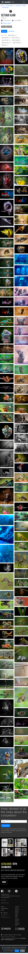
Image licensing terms (5, 902)
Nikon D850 (6, 37)
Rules (2, 910)
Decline (22, 950)
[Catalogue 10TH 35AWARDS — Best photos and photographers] (14, 847)
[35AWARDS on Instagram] (9, 891)
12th (12, 2)
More (4, 882)
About (2, 906)
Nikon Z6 (5, 45)
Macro (3, 26)
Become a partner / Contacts (8, 936)
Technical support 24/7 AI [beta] (12, 934)
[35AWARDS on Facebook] (2, 891)
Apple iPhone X (6, 42)
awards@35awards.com (6, 819)
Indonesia (18, 5)
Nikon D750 (16, 37)
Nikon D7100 (6, 40)
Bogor (24, 5)
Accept (17, 950)
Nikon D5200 (17, 42)
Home (2, 5)
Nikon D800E (16, 40)
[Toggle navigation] (24, 2)
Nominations (4, 908)
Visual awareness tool (5, 917)
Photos (4, 31)
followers (7, 20)
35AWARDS (11, 31)
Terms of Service (9, 939)
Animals (9, 26)
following (17, 20)
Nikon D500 (12, 35)
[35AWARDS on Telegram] (16, 891)
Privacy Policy (3, 900)
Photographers (10, 5)
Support (5, 913)
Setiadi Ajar (5, 7)
